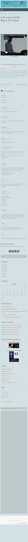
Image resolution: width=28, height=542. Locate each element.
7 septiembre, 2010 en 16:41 (6, 97)
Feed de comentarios (5, 395)
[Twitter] (12, 251)
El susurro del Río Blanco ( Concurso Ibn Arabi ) (11, 64)
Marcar (3, 80)
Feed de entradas (5, 392)
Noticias (3, 271)
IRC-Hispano (4, 375)
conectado (11, 246)
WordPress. (25, 523)
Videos (3, 276)
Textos (3, 273)
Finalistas (3, 264)
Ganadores (5, 13)
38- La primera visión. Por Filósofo (8, 315)
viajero (23, 64)
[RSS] (15, 251)
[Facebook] (10, 251)
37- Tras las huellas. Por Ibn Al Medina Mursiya (11, 317)
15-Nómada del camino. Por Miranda (12, 329)
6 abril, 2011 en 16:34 (5, 235)
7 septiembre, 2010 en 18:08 (6, 108)
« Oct (2, 299)
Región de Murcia (5, 380)
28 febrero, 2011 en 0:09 (6, 193)
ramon (3, 138)
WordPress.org (4, 397)
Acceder (3, 390)
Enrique (3, 163)
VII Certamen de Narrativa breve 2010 (9, 382)
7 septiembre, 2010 (9, 22)
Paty (3, 179)
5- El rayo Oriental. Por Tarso (6, 85)
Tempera (20, 523)
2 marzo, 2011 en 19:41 (5, 211)
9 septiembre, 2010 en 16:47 (6, 139)
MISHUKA (4, 127)
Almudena (4, 210)
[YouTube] (18, 251)
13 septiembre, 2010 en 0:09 (6, 148)
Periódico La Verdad (5, 378)
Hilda (3, 223)
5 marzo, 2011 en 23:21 (5, 225)
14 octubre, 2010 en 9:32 (6, 181)
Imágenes (3, 269)
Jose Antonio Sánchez (6, 147)
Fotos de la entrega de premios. (7, 306)
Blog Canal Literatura (6, 371)
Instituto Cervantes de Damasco (8, 373)
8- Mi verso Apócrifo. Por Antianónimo (12, 334)
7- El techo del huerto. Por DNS (21, 84)
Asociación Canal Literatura (7, 369)
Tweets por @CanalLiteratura (6, 401)
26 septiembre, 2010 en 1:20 (6, 165)
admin (3, 22)
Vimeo (14, 65)
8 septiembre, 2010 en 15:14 (6, 128)
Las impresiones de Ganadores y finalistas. (9, 309)
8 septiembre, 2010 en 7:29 (6, 118)
